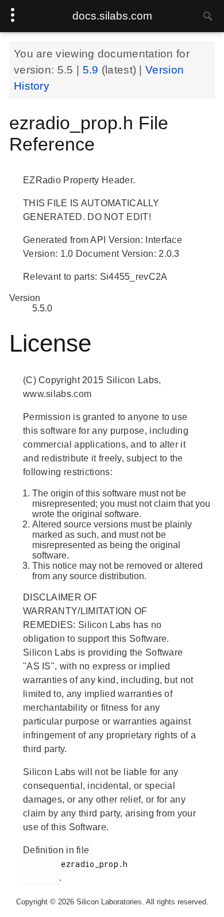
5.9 (92, 70)
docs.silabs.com (112, 16)
